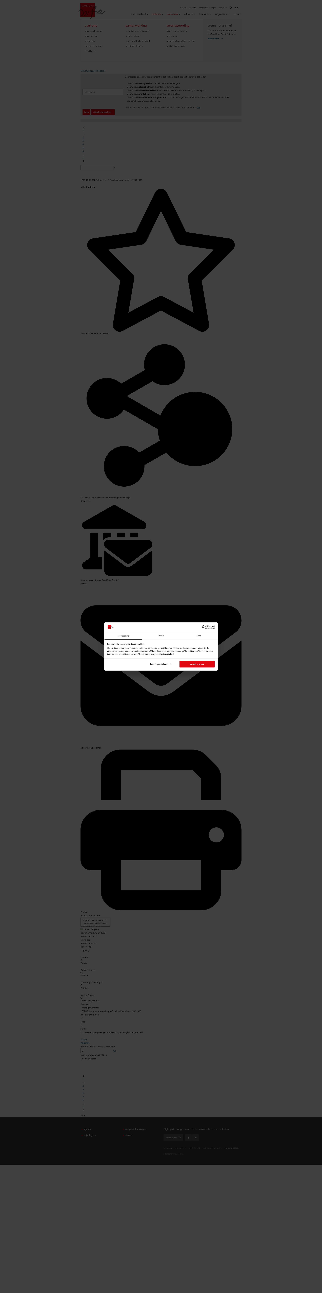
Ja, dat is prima (197, 664)
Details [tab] (161, 635)
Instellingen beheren (159, 664)
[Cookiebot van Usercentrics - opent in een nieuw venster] (204, 627)
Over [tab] (199, 635)
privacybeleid (167, 654)
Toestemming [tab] (123, 636)
